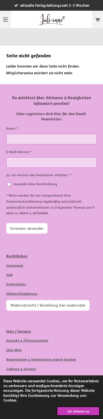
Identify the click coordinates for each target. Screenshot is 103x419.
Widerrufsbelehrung (21, 293)
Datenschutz (16, 284)
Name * (12, 128)
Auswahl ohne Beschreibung (35, 184)
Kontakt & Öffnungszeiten (27, 340)
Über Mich (14, 350)
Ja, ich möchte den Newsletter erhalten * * (39, 175)
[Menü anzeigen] (5, 19)
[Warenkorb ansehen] (97, 19)
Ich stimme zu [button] (78, 411)
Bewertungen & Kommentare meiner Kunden (41, 359)
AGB (9, 274)
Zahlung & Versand (21, 369)
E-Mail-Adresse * (18, 152)
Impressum (14, 265)
